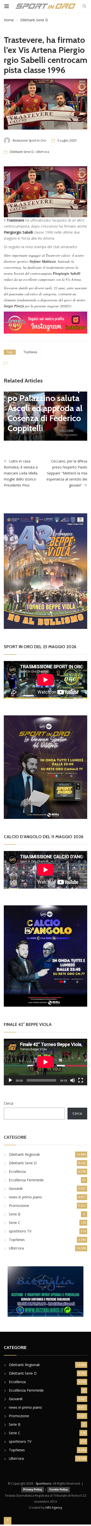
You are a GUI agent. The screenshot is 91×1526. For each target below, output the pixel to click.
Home (9, 20)
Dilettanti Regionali (24, 1154)
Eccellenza (17, 1171)
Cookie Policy (58, 1489)
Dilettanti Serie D (34, 20)
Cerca (8, 1103)
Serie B (14, 1214)
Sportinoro (43, 1483)
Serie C (14, 1222)
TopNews (30, 352)
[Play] (10, 1080)
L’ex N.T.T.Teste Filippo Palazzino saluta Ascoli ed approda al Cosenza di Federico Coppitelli (45, 408)
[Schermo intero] (80, 1080)
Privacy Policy (32, 1489)
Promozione (19, 1205)
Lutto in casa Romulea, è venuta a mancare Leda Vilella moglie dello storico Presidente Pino (21, 473)
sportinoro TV (20, 1231)
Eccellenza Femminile (26, 1180)
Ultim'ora (42, 152)
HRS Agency (54, 1507)
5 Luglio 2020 (66, 140)
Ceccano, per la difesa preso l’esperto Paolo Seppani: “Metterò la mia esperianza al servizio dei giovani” (67, 473)
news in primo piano (25, 1197)
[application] (45, 1062)
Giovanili (15, 1188)
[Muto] (72, 1080)
